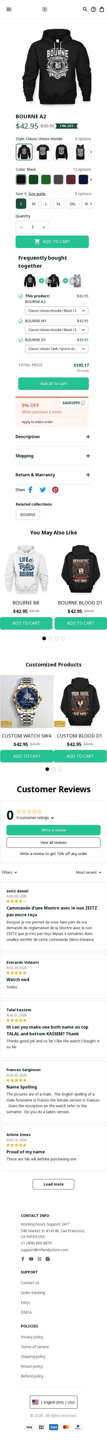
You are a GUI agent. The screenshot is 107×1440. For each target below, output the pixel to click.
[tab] (44, 638)
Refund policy (32, 1376)
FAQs (25, 1302)
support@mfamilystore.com (44, 1249)
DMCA (26, 1312)
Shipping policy (33, 1356)
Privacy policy (32, 1336)
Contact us (30, 1282)
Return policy (32, 1366)
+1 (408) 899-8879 (36, 1243)
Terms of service (35, 1346)
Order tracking (33, 1292)
